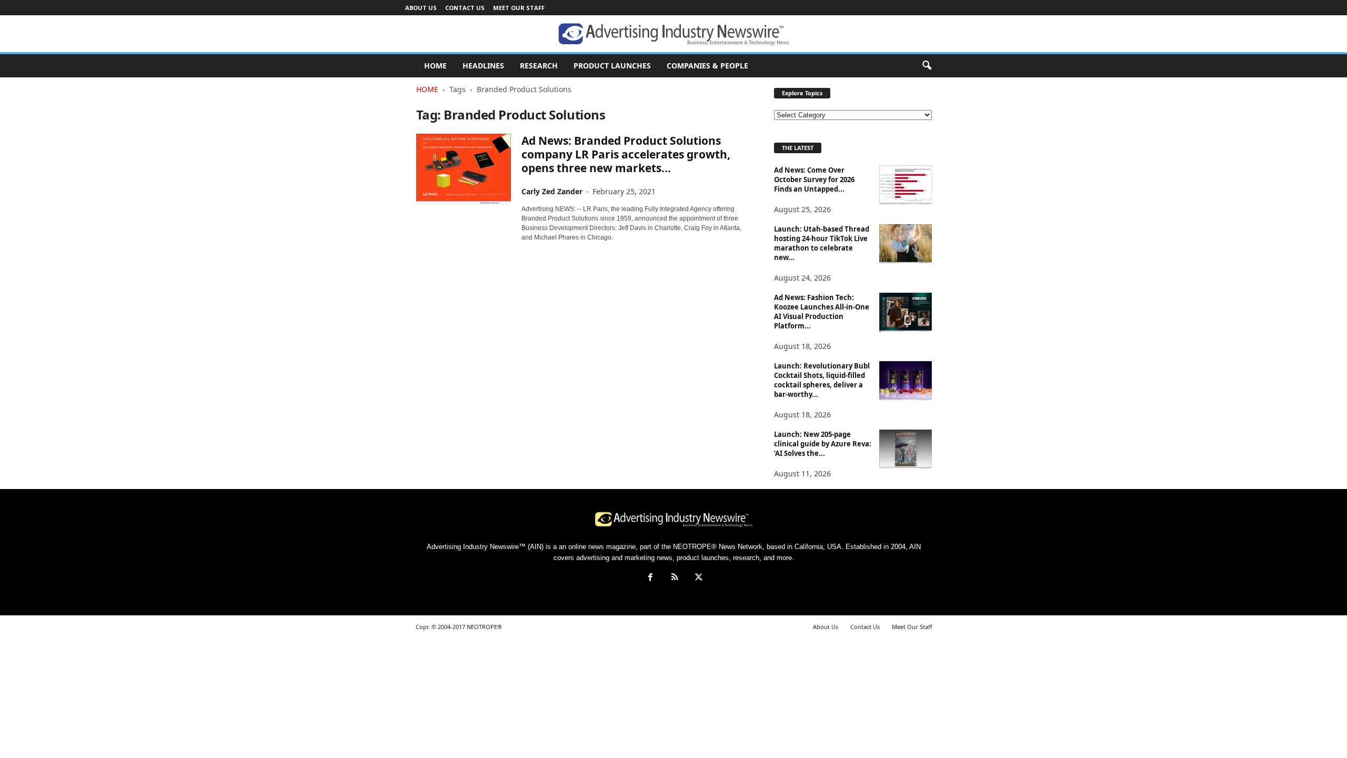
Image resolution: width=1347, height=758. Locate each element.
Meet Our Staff (519, 8)
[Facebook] (650, 578)
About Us (421, 8)
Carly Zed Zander (551, 191)
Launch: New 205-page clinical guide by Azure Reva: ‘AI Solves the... (822, 444)
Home (427, 89)
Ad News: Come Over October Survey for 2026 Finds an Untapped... (814, 179)
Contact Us (465, 8)
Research (539, 66)
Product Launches (612, 66)
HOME (435, 66)
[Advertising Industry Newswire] (673, 34)
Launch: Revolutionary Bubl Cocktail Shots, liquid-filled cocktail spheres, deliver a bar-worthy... (822, 380)
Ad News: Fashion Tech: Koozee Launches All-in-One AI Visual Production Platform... (821, 312)
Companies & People (707, 66)
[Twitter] (698, 578)
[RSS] (674, 578)
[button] (926, 65)
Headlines (483, 66)
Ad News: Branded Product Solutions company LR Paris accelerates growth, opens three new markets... (625, 154)
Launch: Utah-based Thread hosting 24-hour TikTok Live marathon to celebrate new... (821, 243)
